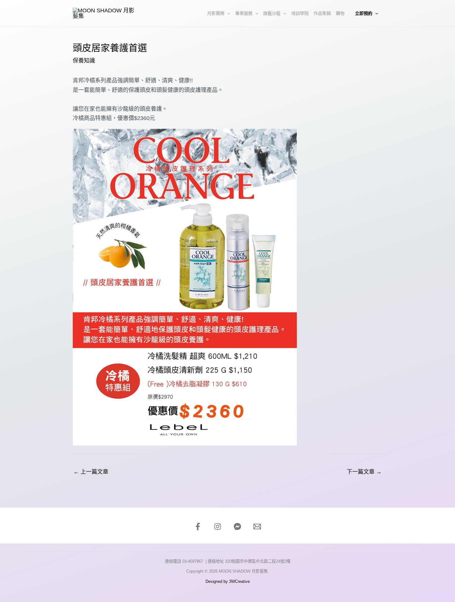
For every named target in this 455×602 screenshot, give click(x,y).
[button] (227, 13)
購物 (340, 13)
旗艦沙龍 (271, 13)
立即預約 (363, 13)
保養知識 (84, 61)
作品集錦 (322, 13)
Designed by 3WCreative (228, 581)
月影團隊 (215, 13)
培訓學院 (300, 13)
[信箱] (257, 526)
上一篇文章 (90, 472)
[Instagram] (217, 526)
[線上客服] (237, 526)
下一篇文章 (364, 472)
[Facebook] (198, 526)
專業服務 (244, 13)
